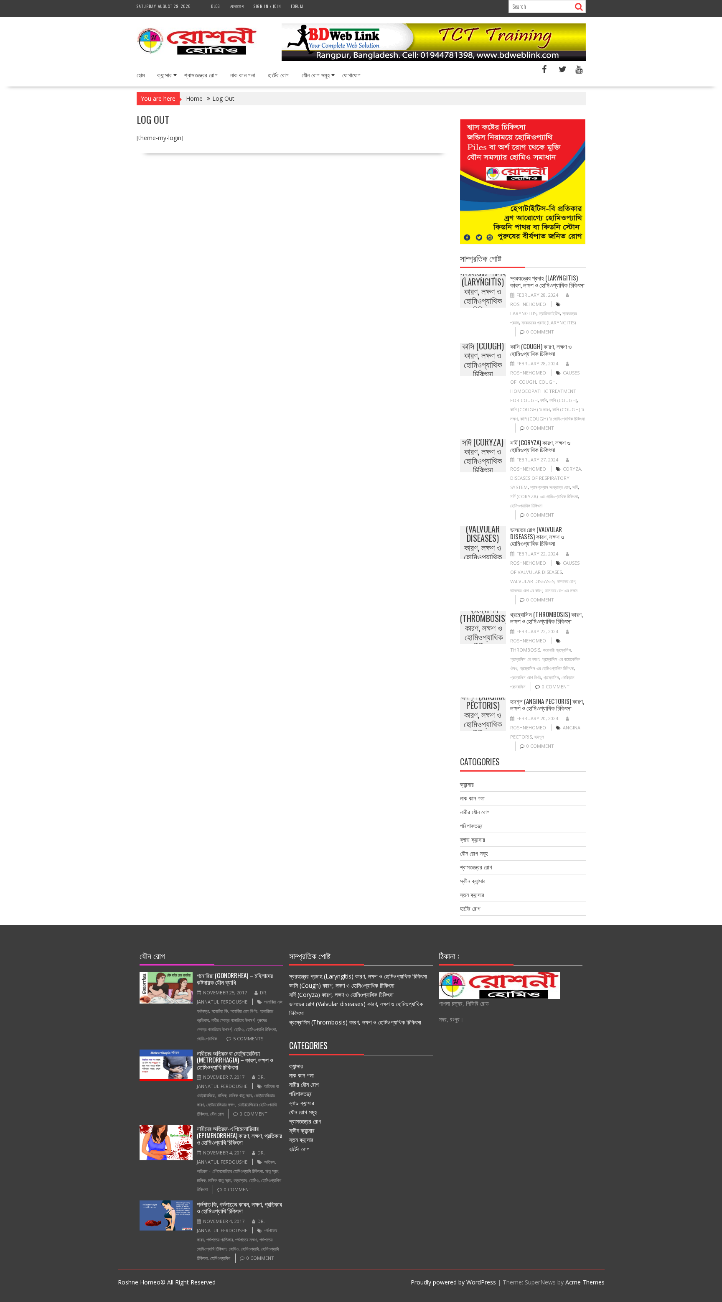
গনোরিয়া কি (219, 1011)
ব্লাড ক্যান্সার (472, 839)
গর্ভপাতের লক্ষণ (246, 1239)
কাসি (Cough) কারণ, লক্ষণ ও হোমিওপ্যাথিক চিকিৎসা (483, 359)
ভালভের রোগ (566, 581)
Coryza (572, 469)
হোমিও (239, 1029)
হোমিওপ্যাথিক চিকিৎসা (526, 505)
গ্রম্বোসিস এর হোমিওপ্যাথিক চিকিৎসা (547, 668)
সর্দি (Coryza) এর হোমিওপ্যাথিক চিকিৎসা (544, 496)
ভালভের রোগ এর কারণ (526, 590)
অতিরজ (269, 1162)
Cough (547, 382)
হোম (141, 74)
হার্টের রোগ (278, 74)
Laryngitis (523, 313)
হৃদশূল (539, 737)
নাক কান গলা (242, 74)
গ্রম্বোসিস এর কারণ (524, 659)
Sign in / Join (267, 6)
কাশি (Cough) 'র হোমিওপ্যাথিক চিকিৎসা (552, 418)
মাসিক (222, 1095)
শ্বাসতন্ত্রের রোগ (201, 74)
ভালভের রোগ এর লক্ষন (561, 590)
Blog (215, 6)
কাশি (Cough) (563, 400)
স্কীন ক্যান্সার (473, 881)
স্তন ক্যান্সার (472, 895)
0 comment (540, 332)
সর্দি (575, 487)
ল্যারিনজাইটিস (549, 313)
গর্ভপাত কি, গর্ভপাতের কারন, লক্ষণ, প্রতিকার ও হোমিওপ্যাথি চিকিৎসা (239, 1207)
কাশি (543, 400)
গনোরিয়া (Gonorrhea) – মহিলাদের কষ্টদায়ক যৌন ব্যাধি (235, 979)
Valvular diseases (532, 581)
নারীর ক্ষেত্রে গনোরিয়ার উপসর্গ (232, 1020)
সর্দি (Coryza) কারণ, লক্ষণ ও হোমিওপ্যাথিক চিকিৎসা (482, 456)
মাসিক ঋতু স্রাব (240, 1095)
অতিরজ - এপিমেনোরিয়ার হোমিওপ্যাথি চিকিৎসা (230, 1171)
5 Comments (248, 1038)
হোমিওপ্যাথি (250, 1249)
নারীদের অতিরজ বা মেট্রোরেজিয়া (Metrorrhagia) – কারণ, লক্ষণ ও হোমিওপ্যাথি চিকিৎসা (235, 1059)
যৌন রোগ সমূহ (316, 74)
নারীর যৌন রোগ (475, 812)
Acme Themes (585, 1282)
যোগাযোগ (237, 6)
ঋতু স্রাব (271, 1171)
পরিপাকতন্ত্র (471, 826)
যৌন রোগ (217, 1114)
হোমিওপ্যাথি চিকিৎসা (261, 1029)
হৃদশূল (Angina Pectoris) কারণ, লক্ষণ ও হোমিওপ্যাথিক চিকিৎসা (483, 714)
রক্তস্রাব (240, 1180)
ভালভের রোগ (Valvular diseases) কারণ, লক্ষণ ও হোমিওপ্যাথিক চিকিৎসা (483, 542)
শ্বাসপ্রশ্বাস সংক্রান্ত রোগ (550, 487)
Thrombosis (525, 650)
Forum (297, 6)
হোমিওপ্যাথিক (207, 1038)
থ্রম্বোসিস (551, 677)
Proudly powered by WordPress (453, 1282)
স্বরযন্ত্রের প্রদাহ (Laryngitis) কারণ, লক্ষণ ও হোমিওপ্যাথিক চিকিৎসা (483, 291)
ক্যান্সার (164, 74)
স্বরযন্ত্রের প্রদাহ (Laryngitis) (548, 322)
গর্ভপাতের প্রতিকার (219, 1239)
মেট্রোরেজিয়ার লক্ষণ (220, 1104)
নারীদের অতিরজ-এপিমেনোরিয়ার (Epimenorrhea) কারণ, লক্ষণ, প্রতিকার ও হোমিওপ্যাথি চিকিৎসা (239, 1135)
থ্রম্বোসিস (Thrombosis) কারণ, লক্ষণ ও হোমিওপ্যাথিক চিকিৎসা (484, 627)
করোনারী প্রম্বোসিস (557, 650)
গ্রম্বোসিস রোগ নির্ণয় (525, 677)
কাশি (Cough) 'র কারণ (530, 409)
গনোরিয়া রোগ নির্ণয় (243, 1011)
